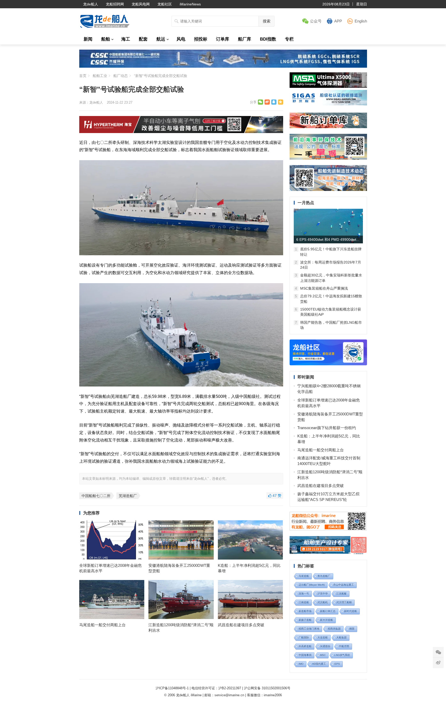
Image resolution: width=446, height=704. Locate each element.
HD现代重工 (319, 663)
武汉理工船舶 (344, 602)
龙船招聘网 (115, 4)
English (361, 21)
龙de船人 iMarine (189, 695)
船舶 (105, 39)
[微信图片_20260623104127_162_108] (181, 131)
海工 (125, 39)
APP (338, 21)
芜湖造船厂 (128, 496)
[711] (223, 66)
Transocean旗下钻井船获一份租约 (326, 428)
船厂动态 (120, 76)
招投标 (200, 39)
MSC (323, 655)
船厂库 (244, 39)
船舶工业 (100, 76)
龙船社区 (164, 4)
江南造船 (304, 602)
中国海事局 (305, 655)
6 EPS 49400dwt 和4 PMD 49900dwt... (327, 239)
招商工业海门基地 (309, 628)
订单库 (222, 39)
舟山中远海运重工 (343, 584)
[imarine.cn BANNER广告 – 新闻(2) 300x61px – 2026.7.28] (328, 104)
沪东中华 (322, 593)
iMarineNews (190, 4)
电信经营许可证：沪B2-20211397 (216, 688)
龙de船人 (90, 4)
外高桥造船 (305, 646)
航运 (160, 39)
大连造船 (322, 637)
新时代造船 (350, 611)
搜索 (266, 21)
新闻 (88, 39)
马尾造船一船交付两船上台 (102, 625)
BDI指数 (268, 39)
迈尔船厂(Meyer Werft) (312, 584)
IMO (301, 663)
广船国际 (304, 637)
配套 (143, 39)
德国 (351, 628)
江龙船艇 (341, 593)
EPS (337, 663)
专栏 (289, 39)
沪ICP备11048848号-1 (172, 688)
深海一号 (304, 593)
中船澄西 (344, 646)
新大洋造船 (326, 619)
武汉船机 (322, 602)
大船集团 (341, 637)
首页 (82, 76)
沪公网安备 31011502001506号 (267, 688)
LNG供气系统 (342, 655)
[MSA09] (328, 86)
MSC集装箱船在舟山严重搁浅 (324, 288)
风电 (181, 39)
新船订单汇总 (328, 611)
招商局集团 (334, 628)
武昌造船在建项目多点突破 (241, 625)
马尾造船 (304, 576)
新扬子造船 (305, 619)
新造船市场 (305, 611)
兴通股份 (325, 646)
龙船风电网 (141, 4)
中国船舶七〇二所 (96, 496)
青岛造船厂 (323, 576)
